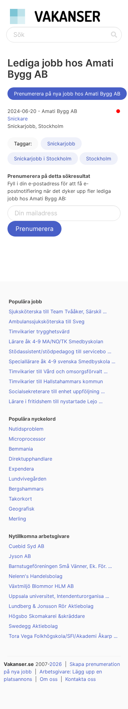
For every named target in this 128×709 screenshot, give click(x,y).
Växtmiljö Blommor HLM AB (41, 586)
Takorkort (20, 499)
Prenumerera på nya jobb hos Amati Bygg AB (67, 93)
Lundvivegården (27, 479)
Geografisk (21, 509)
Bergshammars (26, 489)
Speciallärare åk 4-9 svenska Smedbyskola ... (62, 361)
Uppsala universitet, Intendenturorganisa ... (59, 596)
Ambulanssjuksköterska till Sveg (47, 321)
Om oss (48, 679)
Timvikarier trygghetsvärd (39, 331)
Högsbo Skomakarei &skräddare (47, 616)
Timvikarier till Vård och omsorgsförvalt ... (58, 371)
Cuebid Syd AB (26, 546)
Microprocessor (27, 439)
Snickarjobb (61, 143)
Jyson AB (20, 556)
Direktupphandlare (30, 459)
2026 (55, 664)
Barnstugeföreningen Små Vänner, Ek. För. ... (60, 566)
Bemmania (21, 449)
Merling (17, 519)
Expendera (21, 469)
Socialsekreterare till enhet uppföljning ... (57, 391)
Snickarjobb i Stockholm (42, 158)
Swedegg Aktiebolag (33, 626)
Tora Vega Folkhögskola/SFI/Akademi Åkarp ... (63, 636)
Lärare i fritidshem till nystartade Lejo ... (56, 401)
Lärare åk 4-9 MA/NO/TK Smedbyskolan (56, 341)
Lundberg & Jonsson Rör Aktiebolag (51, 606)
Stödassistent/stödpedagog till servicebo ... (60, 351)
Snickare (17, 118)
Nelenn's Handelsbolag (35, 576)
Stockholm (98, 158)
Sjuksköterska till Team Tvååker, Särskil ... (58, 311)
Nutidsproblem (26, 429)
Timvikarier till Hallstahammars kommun (56, 381)
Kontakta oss (80, 679)
